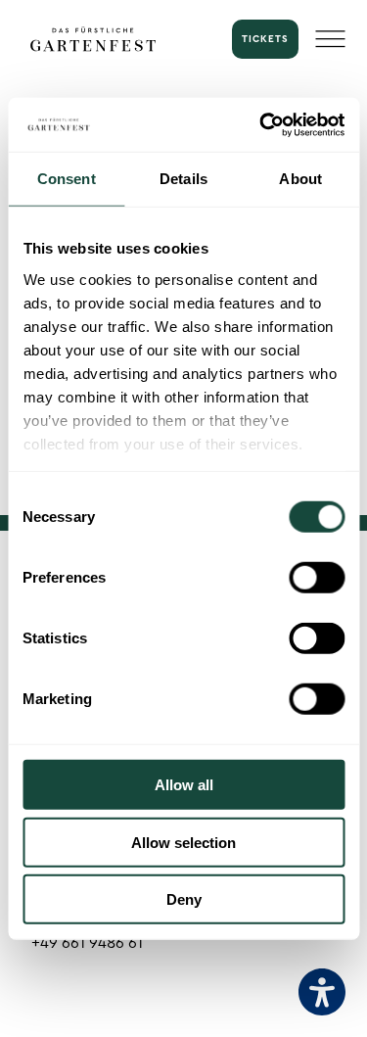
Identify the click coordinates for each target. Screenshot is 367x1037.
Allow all (184, 785)
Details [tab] (183, 178)
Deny (184, 899)
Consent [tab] (66, 178)
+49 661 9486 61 (87, 943)
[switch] (316, 577)
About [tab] (300, 178)
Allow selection (183, 841)
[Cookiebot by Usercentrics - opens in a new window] (261, 124)
